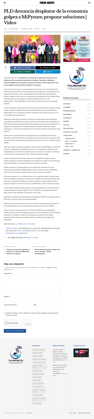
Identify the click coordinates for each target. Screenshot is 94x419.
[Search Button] (89, 2)
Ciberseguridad (70, 138)
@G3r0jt (29, 413)
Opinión (66, 121)
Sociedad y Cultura (70, 132)
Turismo (66, 153)
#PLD (19, 231)
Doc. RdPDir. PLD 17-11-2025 (25, 224)
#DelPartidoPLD (12, 228)
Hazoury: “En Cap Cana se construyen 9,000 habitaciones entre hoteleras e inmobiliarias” (60, 369)
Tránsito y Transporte (71, 150)
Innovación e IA (70, 143)
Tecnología (67, 135)
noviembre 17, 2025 (26, 28)
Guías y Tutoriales (71, 141)
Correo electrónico (11, 305)
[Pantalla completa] (88, 355)
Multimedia (67, 114)
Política (37, 28)
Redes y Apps (69, 146)
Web (35, 305)
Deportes (66, 104)
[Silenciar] (86, 355)
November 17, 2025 (30, 237)
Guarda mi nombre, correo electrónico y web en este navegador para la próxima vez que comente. (32, 314)
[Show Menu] (5, 2)
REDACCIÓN (14, 28)
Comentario (8, 273)
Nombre (7, 296)
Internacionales (69, 111)
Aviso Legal (72, 413)
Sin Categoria (68, 128)
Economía (66, 107)
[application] (81, 353)
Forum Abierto (12, 413)
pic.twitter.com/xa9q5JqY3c (17, 233)
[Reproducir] (76, 355)
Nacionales (67, 118)
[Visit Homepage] (47, 3)
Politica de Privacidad (84, 413)
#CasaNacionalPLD (29, 231)
